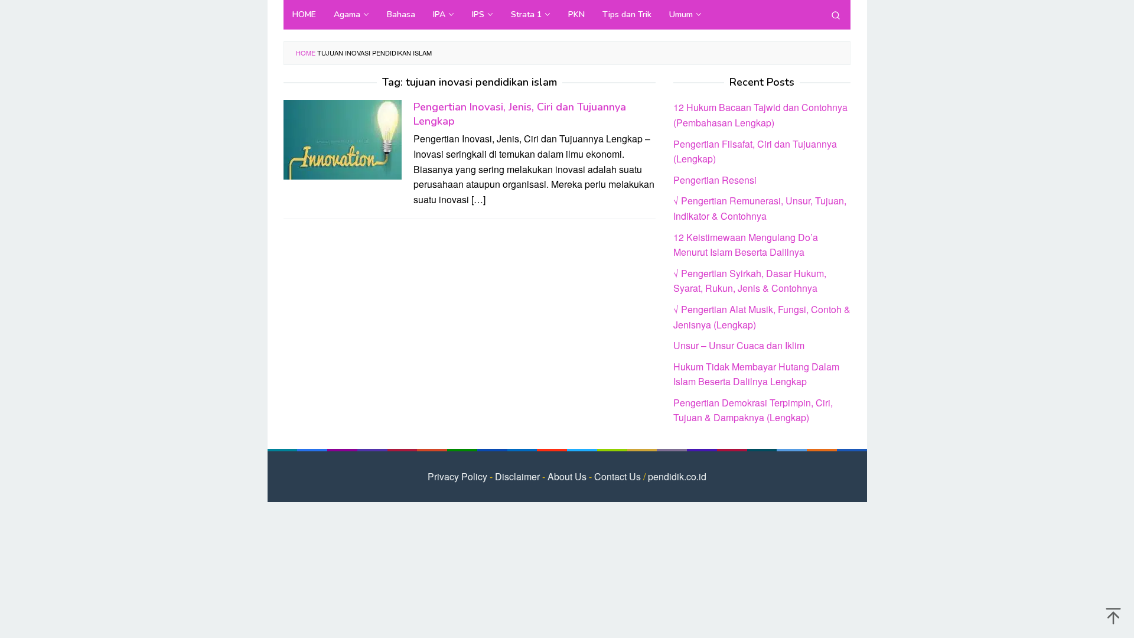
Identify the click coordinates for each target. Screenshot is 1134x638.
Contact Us (617, 476)
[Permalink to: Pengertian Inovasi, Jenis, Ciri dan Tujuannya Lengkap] (343, 138)
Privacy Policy (457, 476)
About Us (567, 476)
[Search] (835, 15)
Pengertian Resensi (715, 180)
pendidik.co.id (677, 476)
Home (305, 52)
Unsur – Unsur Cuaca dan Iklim (738, 345)
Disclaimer (517, 476)
